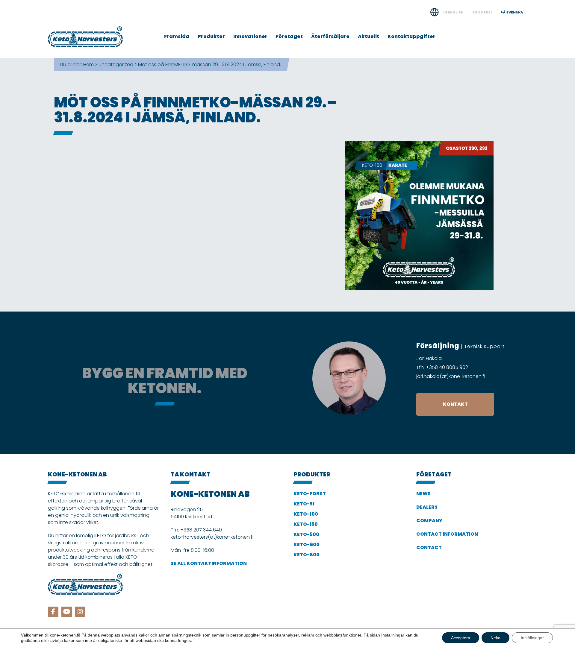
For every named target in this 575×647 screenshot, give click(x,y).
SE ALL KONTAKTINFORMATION (209, 563)
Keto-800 (306, 554)
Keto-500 (306, 534)
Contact (429, 547)
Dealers (427, 507)
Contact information (447, 534)
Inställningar (392, 635)
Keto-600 (306, 544)
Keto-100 (305, 514)
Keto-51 (303, 503)
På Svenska (511, 12)
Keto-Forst (309, 493)
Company (429, 520)
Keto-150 (305, 524)
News (423, 493)
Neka (495, 637)
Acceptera (460, 637)
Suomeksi (482, 12)
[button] (455, 404)
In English (453, 12)
